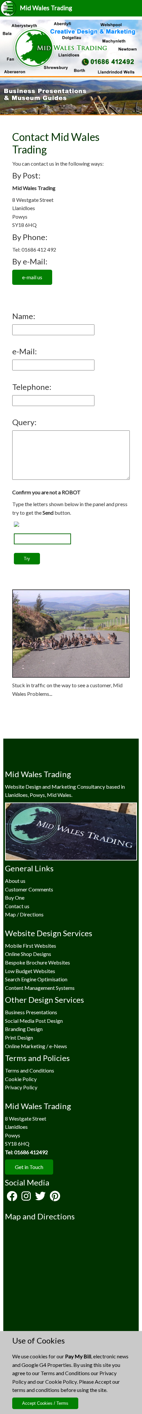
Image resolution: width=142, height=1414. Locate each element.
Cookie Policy (61, 1381)
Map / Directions (24, 914)
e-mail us (32, 277)
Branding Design (24, 1029)
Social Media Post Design (34, 1021)
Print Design (19, 1037)
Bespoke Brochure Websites (37, 962)
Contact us (17, 906)
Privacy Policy (21, 1087)
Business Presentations (31, 1012)
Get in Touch (29, 1167)
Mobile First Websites (30, 945)
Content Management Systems (40, 988)
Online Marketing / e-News (36, 1046)
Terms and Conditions (65, 1373)
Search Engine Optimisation (36, 979)
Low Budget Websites (30, 971)
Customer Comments (29, 889)
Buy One (14, 897)
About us (15, 881)
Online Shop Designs (28, 954)
